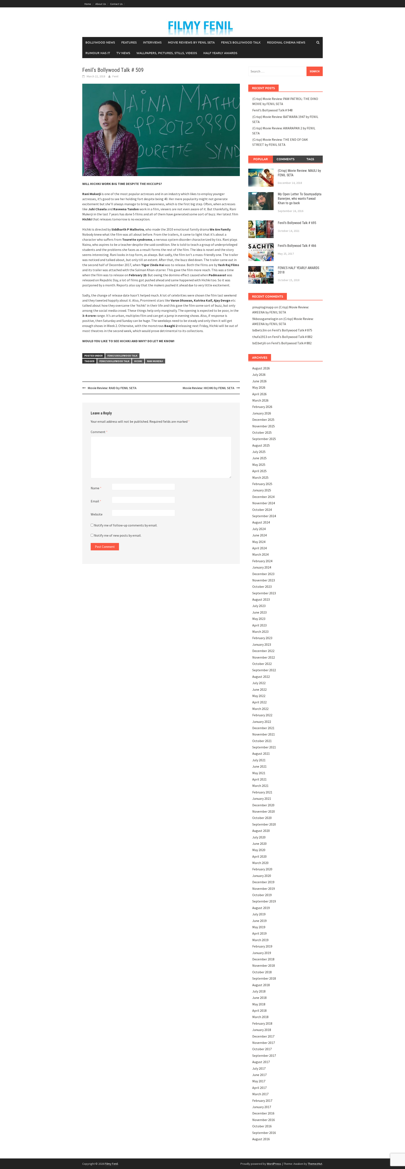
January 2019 (261, 953)
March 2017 (260, 1094)
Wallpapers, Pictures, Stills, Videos (166, 53)
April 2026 (259, 394)
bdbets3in (259, 330)
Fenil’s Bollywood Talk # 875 (292, 330)
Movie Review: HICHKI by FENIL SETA (208, 388)
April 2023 (259, 625)
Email (96, 501)
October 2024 (262, 509)
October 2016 (262, 1126)
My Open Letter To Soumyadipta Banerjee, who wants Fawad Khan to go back (299, 198)
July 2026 (259, 374)
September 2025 (264, 439)
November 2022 (263, 657)
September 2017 (264, 1055)
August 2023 (261, 599)
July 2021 (259, 760)
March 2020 (260, 863)
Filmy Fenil (111, 1164)
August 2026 (261, 368)
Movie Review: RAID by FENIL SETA (112, 388)
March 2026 (260, 400)
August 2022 (261, 676)
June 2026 (259, 381)
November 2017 (263, 1042)
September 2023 (264, 593)
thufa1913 (259, 337)
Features (129, 42)
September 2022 (264, 670)
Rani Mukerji (155, 361)
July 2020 (259, 837)
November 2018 (263, 965)
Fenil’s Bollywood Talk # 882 (292, 337)
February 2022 (262, 715)
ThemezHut (315, 1164)
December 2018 (263, 959)
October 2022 (262, 664)
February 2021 (262, 792)
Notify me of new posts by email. (117, 535)
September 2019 (264, 901)
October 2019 (262, 895)
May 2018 (258, 1004)
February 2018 (262, 1023)
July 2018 (259, 991)
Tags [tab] (310, 159)
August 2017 (261, 1062)
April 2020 (259, 856)
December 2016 (263, 1113)
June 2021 (259, 766)
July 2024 (259, 529)
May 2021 (258, 773)
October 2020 (262, 818)
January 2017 (261, 1107)
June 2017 (259, 1075)
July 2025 (259, 452)
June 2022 (259, 689)
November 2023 (263, 580)
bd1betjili (259, 343)
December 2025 (263, 419)
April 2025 (259, 471)
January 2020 (261, 876)
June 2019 (259, 921)
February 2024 (262, 561)
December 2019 (263, 882)
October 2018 (262, 972)
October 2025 (262, 432)
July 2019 (259, 914)
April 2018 (259, 1010)
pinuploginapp (263, 307)
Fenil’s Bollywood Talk (241, 42)
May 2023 (258, 619)
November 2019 (263, 888)
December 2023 (263, 574)
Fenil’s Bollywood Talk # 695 (297, 223)
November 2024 (263, 503)
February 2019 (262, 946)
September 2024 (264, 516)
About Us (100, 3)
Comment (99, 432)
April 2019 (259, 933)
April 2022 (259, 702)
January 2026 (261, 413)
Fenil (115, 76)
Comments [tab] (285, 159)
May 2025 (258, 464)
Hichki (138, 361)
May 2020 (258, 850)
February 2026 (262, 407)
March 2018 (260, 1017)
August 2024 (261, 522)
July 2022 (259, 683)
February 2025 (262, 484)
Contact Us (116, 3)
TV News (123, 53)
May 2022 (258, 696)
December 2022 (263, 651)
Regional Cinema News (286, 42)
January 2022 (261, 721)
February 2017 (262, 1100)
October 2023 (262, 586)
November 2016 (263, 1120)
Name (96, 488)
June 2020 (259, 843)
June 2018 (259, 997)
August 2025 (261, 445)
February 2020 (262, 869)
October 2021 (262, 741)
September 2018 (264, 978)
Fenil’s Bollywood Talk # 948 (272, 110)
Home (87, 3)
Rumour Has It (97, 53)
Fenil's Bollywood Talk (122, 355)
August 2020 (261, 831)
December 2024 (263, 497)
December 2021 (263, 728)
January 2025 (261, 490)
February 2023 (262, 638)
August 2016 (261, 1139)
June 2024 (259, 535)
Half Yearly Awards (220, 53)
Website (97, 514)
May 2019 (258, 927)
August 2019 (261, 908)
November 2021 (263, 734)
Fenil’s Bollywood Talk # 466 (297, 246)
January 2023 (261, 644)
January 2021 (261, 798)
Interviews (152, 42)
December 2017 (263, 1036)
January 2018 (261, 1030)
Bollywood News (100, 42)
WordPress (274, 1164)
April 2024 (259, 548)
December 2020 (263, 805)
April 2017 (259, 1088)
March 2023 (260, 631)
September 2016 (264, 1133)
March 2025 (260, 477)
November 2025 (263, 426)
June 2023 (259, 612)
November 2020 (263, 811)
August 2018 (261, 985)
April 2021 (259, 779)
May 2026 (258, 387)
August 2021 (261, 753)
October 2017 (262, 1049)
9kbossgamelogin (265, 319)
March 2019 (260, 940)
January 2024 (261, 567)
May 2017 (258, 1081)
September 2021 (264, 747)
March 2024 (260, 554)
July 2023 (259, 606)
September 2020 (264, 824)
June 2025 (259, 458)
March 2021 (260, 785)
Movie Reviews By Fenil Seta (191, 42)
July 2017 (259, 1068)
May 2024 (258, 542)
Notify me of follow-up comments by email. (125, 525)
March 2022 (260, 709)
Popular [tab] (260, 159)
